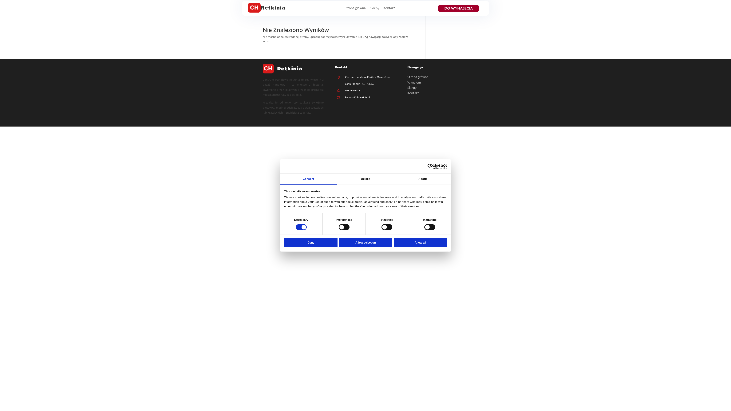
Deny (310, 242)
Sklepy (374, 8)
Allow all (420, 242)
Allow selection (365, 242)
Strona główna (355, 8)
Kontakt (389, 8)
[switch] (344, 227)
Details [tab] (365, 178)
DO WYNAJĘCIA (458, 8)
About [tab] (422, 178)
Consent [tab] (308, 178)
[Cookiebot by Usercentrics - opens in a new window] (430, 166)
